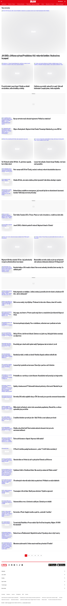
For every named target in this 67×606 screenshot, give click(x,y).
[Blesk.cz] (33, 1)
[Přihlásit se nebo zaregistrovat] (65, 1)
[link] (9, 565)
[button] (52, 565)
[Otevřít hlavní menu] (1, 1)
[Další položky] (65, 4)
